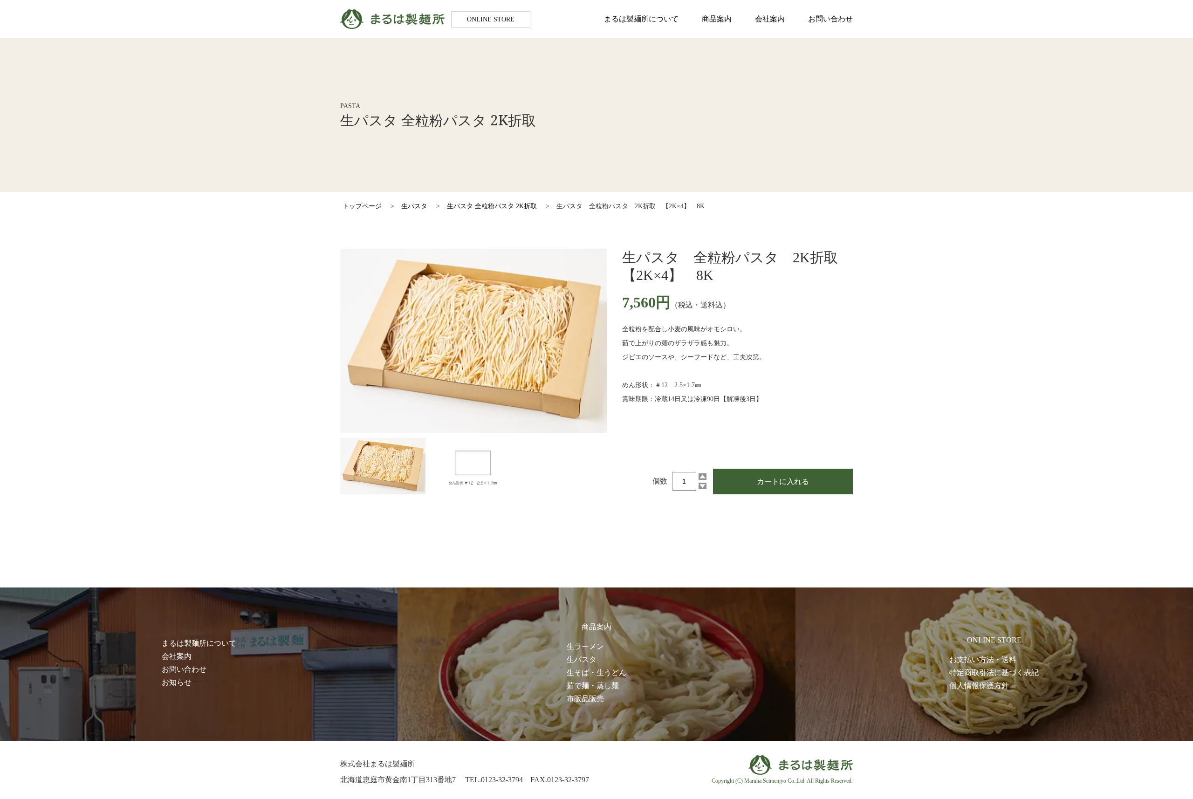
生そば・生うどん (596, 672)
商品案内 (717, 19)
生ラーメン (585, 646)
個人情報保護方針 (979, 686)
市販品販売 (585, 699)
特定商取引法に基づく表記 (994, 672)
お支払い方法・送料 (982, 659)
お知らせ (177, 682)
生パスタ (414, 206)
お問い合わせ (830, 19)
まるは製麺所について (641, 19)
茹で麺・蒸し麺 (593, 686)
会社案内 (770, 19)
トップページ (362, 206)
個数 (659, 481)
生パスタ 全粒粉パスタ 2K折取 (492, 206)
